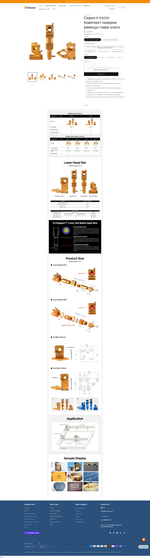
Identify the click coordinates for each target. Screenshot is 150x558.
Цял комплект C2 (117, 51)
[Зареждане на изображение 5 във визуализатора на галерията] (71, 76)
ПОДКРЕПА (53, 519)
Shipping (77, 516)
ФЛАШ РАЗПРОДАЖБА (56, 516)
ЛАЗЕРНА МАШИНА (55, 511)
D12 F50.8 (102, 58)
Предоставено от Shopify (38, 552)
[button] (51, 5)
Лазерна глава (90, 43)
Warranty (77, 511)
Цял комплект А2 (90, 51)
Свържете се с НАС (55, 522)
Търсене (26, 508)
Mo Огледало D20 (90, 57)
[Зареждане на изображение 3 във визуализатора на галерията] (52, 76)
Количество (87, 61)
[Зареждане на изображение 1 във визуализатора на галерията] (32, 76)
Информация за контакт (116, 552)
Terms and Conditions (29, 519)
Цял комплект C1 (104, 52)
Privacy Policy (27, 524)
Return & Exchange (80, 508)
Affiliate (26, 511)
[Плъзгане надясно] (78, 77)
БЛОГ (51, 524)
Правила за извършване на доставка (102, 552)
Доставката (87, 34)
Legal (25, 527)
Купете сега (101, 74)
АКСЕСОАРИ (53, 513)
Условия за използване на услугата (84, 552)
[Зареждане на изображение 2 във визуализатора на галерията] (42, 76)
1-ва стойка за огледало (92, 39)
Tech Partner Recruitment (30, 516)
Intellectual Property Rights (31, 522)
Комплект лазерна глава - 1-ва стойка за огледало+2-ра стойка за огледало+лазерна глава (104, 47)
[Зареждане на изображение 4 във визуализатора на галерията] (61, 76)
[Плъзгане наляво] (26, 77)
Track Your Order (79, 522)
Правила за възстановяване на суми (67, 552)
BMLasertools (30, 552)
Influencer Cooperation (30, 513)
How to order (78, 519)
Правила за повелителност (52, 552)
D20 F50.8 (111, 58)
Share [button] (87, 105)
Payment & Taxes (79, 513)
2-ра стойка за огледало (110, 39)
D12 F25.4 (121, 58)
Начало (52, 508)
